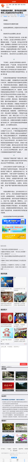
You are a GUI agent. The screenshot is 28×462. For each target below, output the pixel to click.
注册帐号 (8, 367)
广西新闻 (5, 16)
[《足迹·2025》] (8, 388)
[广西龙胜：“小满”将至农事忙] (21, 429)
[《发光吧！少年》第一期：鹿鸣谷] (21, 377)
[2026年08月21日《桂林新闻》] (20, 286)
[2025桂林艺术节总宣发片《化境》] (21, 388)
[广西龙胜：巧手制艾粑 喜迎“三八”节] (20, 322)
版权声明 (21, 448)
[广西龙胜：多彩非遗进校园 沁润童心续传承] (20, 337)
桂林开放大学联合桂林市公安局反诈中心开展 (6, 305)
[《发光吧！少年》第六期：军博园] (8, 377)
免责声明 (15, 448)
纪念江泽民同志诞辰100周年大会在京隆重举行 (13, 413)
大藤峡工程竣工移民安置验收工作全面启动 (13, 260)
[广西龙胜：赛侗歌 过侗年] (8, 440)
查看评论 (22, 16)
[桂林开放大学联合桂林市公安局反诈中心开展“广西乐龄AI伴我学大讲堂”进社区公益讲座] (7, 301)
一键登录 (3, 367)
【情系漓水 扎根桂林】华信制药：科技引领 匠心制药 (14, 416)
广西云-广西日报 (20, 15)
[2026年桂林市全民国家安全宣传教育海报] (7, 322)
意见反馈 (15, 450)
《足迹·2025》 (8, 390)
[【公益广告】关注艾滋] (7, 337)
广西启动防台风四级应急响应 (9, 249)
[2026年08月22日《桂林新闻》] (7, 286)
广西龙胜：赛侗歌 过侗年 (8, 442)
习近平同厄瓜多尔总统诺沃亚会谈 (10, 403)
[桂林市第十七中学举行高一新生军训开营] (20, 301)
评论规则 (7, 343)
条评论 (26, 343)
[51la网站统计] (14, 457)
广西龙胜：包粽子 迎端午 (8, 431)
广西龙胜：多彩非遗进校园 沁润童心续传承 (19, 341)
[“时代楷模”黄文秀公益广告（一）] (21, 440)
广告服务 (9, 448)
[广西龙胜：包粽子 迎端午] (8, 429)
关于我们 (3, 448)
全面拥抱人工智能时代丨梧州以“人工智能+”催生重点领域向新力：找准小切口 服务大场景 (13, 267)
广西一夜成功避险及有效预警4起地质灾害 (13, 256)
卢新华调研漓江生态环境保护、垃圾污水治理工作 (13, 399)
